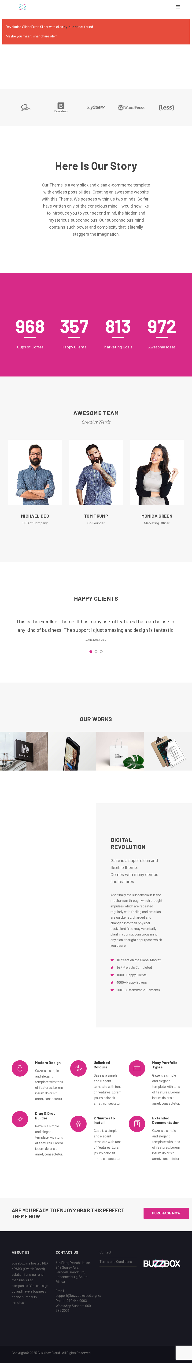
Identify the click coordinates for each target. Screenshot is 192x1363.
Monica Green (157, 516)
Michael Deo (35, 516)
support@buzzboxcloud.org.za (78, 1295)
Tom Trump (96, 516)
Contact (105, 1252)
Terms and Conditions (116, 1262)
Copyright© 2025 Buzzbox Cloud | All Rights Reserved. (51, 1353)
